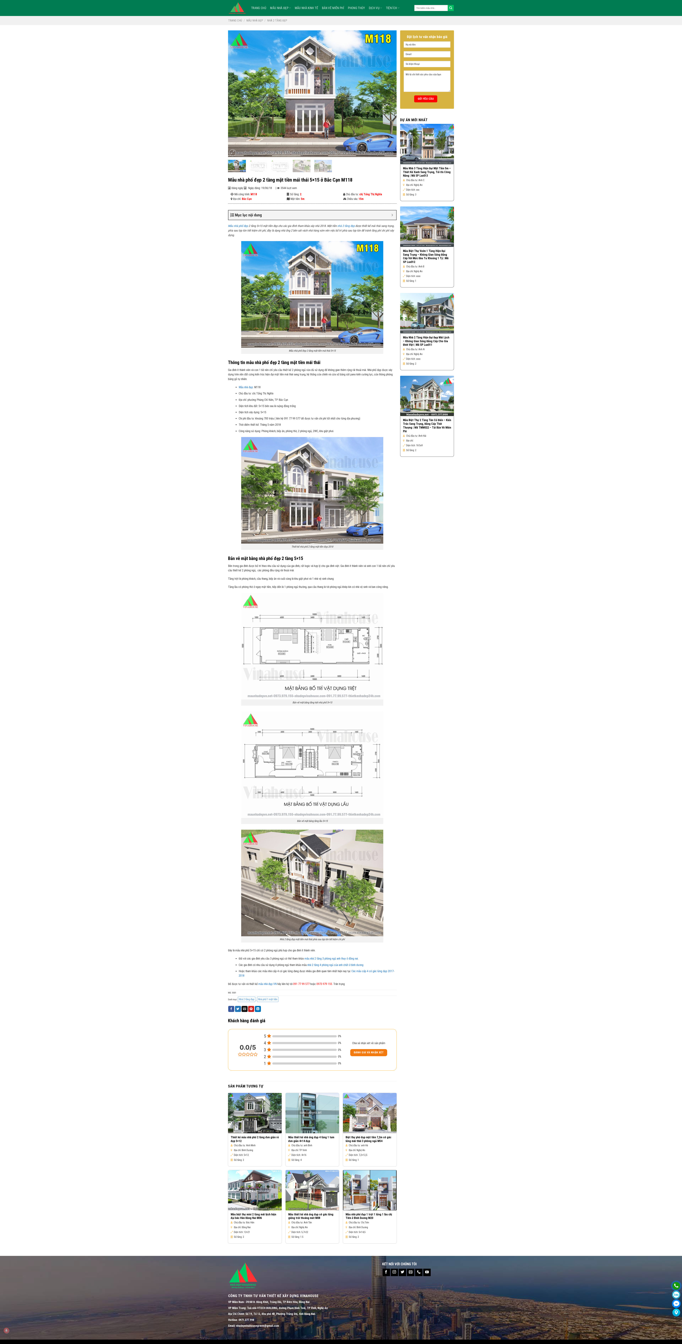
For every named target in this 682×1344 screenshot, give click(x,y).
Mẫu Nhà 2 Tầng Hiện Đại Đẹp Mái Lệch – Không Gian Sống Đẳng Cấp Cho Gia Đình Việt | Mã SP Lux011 (426, 341)
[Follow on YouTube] (427, 1272)
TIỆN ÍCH (391, 8)
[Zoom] (232, 152)
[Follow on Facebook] (386, 1272)
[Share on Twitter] (238, 1009)
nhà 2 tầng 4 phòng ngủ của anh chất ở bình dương (335, 965)
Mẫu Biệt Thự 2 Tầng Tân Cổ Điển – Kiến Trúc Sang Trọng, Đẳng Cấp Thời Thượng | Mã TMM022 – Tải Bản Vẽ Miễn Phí (427, 425)
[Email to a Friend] (245, 1009)
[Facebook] (676, 1304)
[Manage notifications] (6, 1330)
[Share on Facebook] (231, 1009)
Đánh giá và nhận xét (369, 1052)
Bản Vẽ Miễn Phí (333, 8)
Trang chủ (235, 20)
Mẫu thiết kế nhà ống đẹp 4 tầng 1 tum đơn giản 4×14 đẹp (311, 1139)
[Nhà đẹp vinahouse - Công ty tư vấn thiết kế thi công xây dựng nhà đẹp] (237, 8)
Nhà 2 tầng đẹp (277, 20)
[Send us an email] (410, 1272)
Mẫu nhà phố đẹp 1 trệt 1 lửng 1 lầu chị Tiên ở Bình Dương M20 (369, 1216)
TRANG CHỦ (258, 8)
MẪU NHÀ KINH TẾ (306, 8)
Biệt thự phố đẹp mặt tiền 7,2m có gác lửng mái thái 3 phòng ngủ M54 (368, 1139)
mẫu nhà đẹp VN (267, 984)
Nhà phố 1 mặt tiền (267, 999)
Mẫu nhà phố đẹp (238, 226)
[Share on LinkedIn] (258, 1009)
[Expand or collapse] (392, 215)
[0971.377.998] (676, 1286)
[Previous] (236, 93)
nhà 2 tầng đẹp (346, 226)
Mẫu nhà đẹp (279, 8)
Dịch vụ (374, 8)
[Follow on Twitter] (402, 1272)
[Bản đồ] (676, 1312)
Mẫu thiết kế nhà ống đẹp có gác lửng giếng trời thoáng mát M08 (310, 1216)
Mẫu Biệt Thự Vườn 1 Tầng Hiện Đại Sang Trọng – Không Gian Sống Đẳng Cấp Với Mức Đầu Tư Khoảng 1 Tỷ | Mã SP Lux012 (425, 256)
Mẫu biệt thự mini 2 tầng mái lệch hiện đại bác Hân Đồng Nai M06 (253, 1216)
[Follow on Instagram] (394, 1272)
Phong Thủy (356, 8)
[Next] (389, 93)
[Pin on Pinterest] (251, 1009)
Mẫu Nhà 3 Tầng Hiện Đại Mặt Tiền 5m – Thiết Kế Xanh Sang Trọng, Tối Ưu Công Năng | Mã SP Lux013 (427, 172)
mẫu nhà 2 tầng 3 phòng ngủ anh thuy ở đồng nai (331, 958)
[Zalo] (676, 1295)
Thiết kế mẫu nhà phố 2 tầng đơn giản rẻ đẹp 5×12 (255, 1139)
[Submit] (451, 8)
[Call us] (419, 1272)
